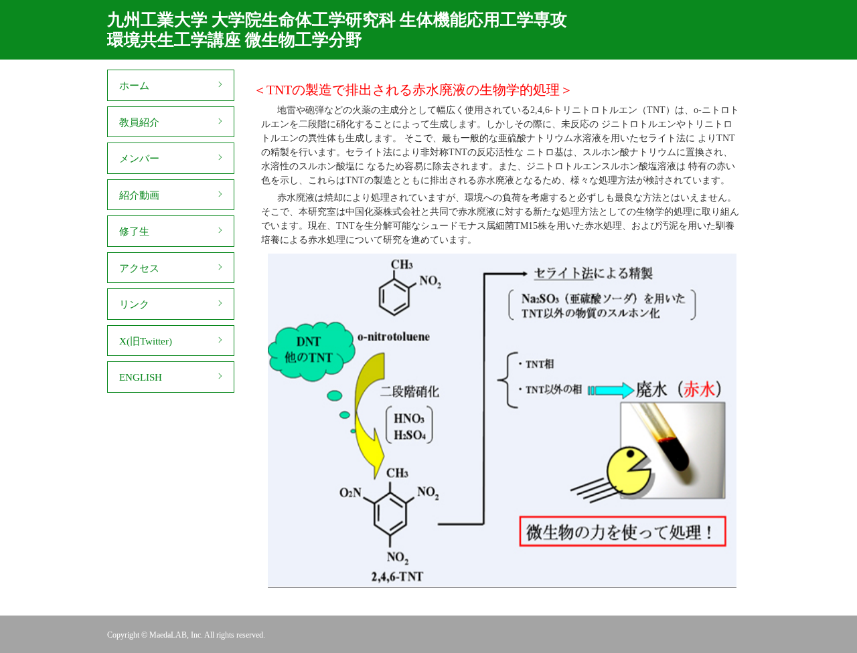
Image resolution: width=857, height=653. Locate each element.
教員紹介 (139, 122)
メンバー (139, 158)
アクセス (139, 268)
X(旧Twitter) (145, 341)
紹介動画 (139, 195)
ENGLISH (140, 377)
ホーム (134, 85)
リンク (134, 304)
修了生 (134, 231)
